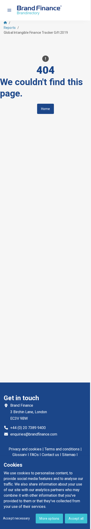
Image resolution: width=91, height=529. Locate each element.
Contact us (50, 454)
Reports (10, 28)
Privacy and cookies (25, 449)
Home (45, 109)
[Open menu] (9, 10)
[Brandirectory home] (40, 10)
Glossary (19, 454)
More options (49, 518)
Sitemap (69, 454)
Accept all (76, 518)
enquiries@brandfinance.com (33, 434)
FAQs (34, 454)
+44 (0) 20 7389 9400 (28, 428)
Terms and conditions (62, 449)
